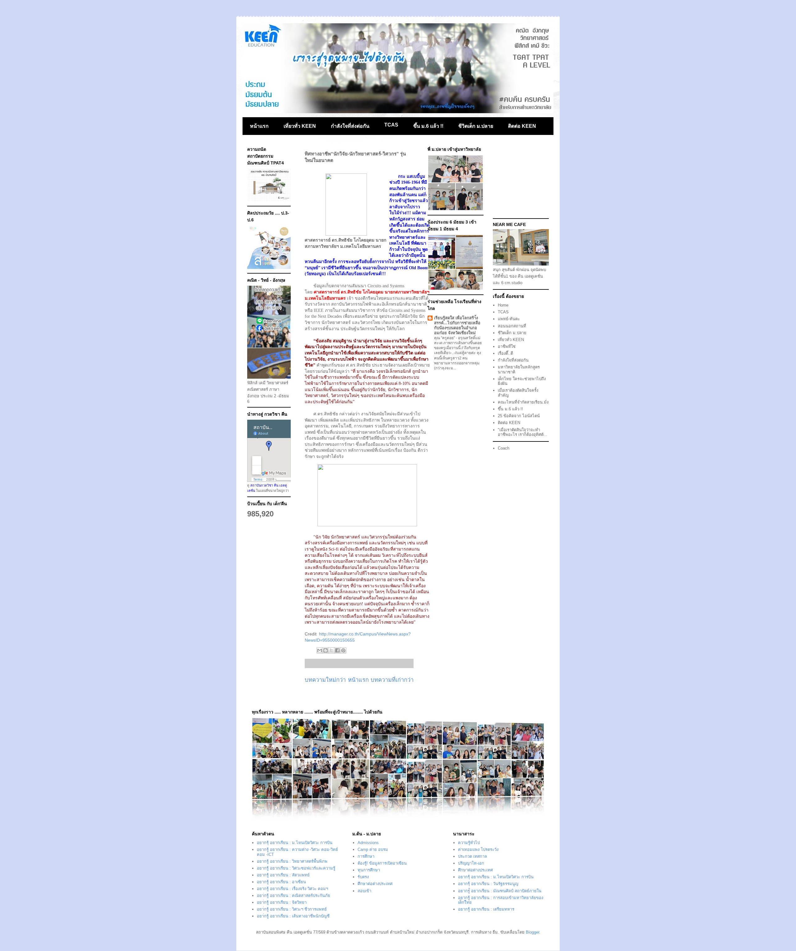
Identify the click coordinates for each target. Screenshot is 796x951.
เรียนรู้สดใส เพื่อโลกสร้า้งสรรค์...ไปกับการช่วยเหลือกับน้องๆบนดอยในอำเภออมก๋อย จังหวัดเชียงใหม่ (457, 325)
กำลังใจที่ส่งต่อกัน (350, 126)
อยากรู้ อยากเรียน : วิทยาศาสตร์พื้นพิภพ (292, 861)
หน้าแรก (259, 126)
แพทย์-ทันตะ (509, 318)
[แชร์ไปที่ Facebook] (337, 650)
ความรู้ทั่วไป (469, 842)
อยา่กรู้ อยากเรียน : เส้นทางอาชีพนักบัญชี (293, 916)
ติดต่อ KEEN (522, 126)
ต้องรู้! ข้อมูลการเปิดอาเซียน (382, 863)
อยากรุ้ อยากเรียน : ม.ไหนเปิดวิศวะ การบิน (294, 842)
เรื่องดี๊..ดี (505, 353)
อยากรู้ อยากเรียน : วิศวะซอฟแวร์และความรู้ (296, 868)
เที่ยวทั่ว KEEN (300, 126)
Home (503, 305)
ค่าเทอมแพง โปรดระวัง (478, 849)
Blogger (532, 932)
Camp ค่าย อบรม (373, 849)
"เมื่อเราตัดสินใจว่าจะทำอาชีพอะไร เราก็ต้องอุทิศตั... (522, 432)
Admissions (368, 842)
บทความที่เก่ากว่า (392, 680)
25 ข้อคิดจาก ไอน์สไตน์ (519, 415)
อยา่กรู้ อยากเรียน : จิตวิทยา (282, 902)
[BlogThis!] (325, 650)
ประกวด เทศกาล (472, 856)
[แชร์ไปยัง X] (331, 650)
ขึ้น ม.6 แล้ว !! (428, 126)
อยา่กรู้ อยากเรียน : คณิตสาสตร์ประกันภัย (293, 895)
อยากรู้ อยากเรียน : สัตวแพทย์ (283, 875)
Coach (503, 448)
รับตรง (363, 877)
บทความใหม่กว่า (325, 680)
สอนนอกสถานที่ (512, 326)
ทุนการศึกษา (369, 870)
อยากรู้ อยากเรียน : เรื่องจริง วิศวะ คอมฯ (292, 888)
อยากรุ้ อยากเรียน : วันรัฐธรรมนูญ (488, 883)
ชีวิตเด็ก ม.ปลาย (475, 126)
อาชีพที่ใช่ (507, 346)
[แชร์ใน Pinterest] (343, 650)
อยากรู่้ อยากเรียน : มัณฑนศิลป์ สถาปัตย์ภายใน (499, 891)
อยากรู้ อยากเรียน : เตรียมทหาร (486, 909)
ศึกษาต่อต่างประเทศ (375, 883)
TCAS (391, 124)
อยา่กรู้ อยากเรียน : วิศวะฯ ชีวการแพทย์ (292, 909)
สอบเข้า (364, 891)
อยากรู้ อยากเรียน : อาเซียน (281, 881)
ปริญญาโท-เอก (471, 863)
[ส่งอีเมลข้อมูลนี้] (320, 650)
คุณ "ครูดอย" (445, 338)
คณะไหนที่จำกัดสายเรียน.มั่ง (523, 402)
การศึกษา (366, 856)
